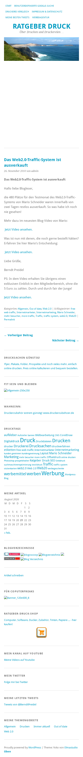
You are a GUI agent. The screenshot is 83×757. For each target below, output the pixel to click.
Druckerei (21, 446)
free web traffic (25, 449)
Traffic (39, 316)
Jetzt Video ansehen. (19, 229)
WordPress (34, 747)
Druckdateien (44, 441)
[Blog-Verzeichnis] (12, 554)
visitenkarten (10, 468)
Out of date (35, 308)
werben (34, 473)
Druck (27, 440)
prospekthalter (22, 460)
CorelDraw (66, 435)
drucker (8, 446)
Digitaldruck (11, 441)
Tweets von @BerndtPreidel (20, 704)
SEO (52, 460)
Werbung (53, 473)
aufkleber (10, 435)
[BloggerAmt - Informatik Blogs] (49, 554)
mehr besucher (12, 316)
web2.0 (63, 316)
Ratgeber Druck (42, 26)
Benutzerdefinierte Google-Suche (34, 6)
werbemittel (15, 473)
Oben (7, 751)
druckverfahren (61, 446)
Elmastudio (71, 747)
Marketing (11, 457)
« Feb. (7, 532)
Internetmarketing (46, 312)
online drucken (68, 457)
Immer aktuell (42, 726)
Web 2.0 (47, 308)
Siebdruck (60, 460)
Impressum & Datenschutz (47, 11)
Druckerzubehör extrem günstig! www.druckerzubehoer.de (39, 412)
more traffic (28, 316)
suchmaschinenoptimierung (17, 464)
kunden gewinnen (12, 453)
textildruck (37, 464)
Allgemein (23, 308)
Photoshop (9, 460)
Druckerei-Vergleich (17, 11)
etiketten (10, 449)
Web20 (72, 316)
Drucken (61, 440)
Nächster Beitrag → (65, 340)
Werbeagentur (40, 17)
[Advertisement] (41, 104)
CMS (57, 435)
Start (8, 6)
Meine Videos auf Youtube (19, 659)
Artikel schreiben (14, 575)
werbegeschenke (56, 468)
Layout (44, 453)
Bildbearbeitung (44, 435)
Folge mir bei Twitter (16, 682)
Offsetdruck (54, 457)
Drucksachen (40, 446)
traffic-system (51, 316)
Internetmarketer (26, 312)
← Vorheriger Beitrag (18, 335)
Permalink (9, 319)
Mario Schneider (66, 312)
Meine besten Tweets (17, 17)
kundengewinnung (30, 453)
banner (31, 435)
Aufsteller (22, 435)
